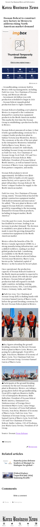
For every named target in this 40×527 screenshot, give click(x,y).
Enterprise (7, 442)
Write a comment (20, 496)
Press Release (22, 433)
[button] (32, 76)
